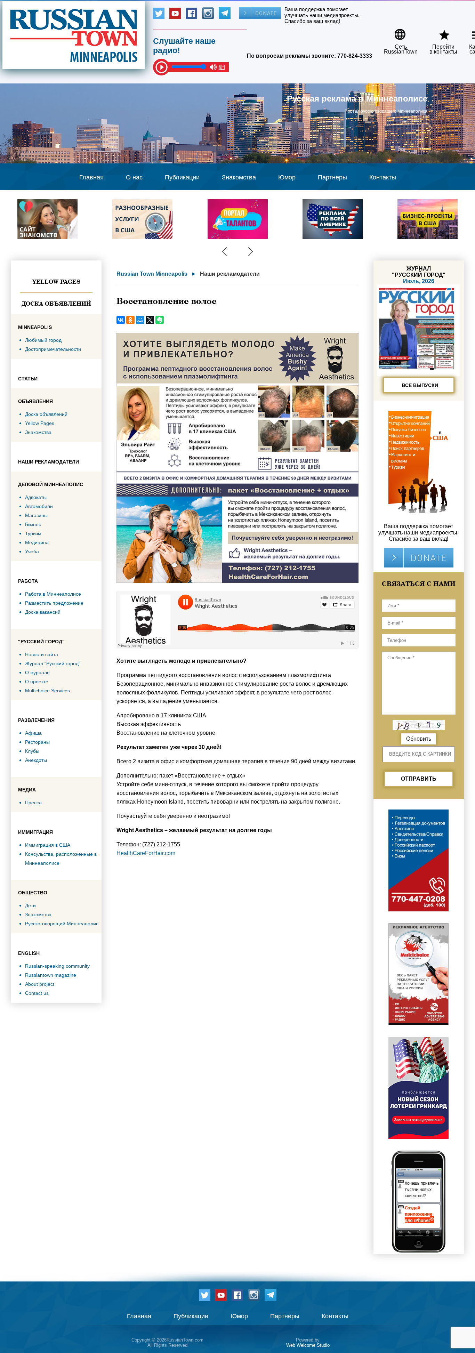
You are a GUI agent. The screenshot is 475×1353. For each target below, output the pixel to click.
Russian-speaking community (57, 966)
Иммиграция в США (47, 845)
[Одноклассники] (130, 320)
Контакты (382, 177)
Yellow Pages (56, 281)
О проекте (36, 681)
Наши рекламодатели (230, 274)
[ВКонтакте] (120, 320)
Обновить (418, 739)
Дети (30, 905)
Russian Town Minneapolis (151, 274)
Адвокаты (36, 497)
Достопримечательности (53, 349)
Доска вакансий (43, 612)
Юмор (287, 177)
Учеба (32, 551)
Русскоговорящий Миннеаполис (61, 923)
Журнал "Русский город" (52, 663)
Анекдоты (36, 760)
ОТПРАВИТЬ (418, 779)
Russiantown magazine (50, 975)
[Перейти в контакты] (439, 32)
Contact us (37, 993)
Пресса (33, 802)
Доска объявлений (56, 303)
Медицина (37, 542)
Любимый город (43, 340)
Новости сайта (41, 654)
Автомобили (39, 506)
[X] (150, 320)
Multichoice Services (47, 690)
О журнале (37, 672)
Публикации (182, 177)
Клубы (32, 751)
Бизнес (33, 524)
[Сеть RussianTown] (396, 32)
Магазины (36, 515)
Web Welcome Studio (308, 1345)
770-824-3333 (354, 56)
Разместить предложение (54, 603)
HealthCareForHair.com (145, 853)
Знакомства (239, 177)
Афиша (33, 733)
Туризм (33, 533)
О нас (134, 177)
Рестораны (37, 742)
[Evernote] (159, 320)
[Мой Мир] (140, 320)
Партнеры (332, 177)
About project (39, 984)
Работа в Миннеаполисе (53, 594)
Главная (91, 177)
